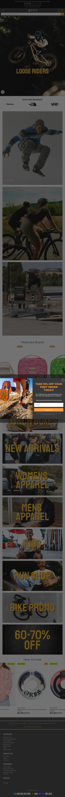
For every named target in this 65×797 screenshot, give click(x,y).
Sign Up (48, 410)
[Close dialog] (63, 380)
